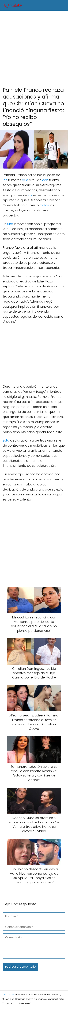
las (30, 195)
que (25, 180)
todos (44, 205)
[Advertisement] (34, 49)
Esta (6, 440)
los (5, 180)
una (10, 224)
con (45, 180)
